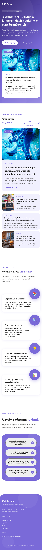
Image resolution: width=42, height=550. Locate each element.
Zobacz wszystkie (29, 122)
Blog (3, 525)
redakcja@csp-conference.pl (11, 536)
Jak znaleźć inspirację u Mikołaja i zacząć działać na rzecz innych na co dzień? (26, 238)
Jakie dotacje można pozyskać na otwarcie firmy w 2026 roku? (27, 201)
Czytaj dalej (10, 187)
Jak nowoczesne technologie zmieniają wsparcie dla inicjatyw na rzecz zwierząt (21, 80)
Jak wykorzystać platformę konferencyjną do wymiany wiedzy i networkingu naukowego (20, 219)
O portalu (5, 523)
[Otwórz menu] (38, 4)
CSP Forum (7, 4)
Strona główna (6, 520)
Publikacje (5, 528)
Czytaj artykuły (10, 43)
